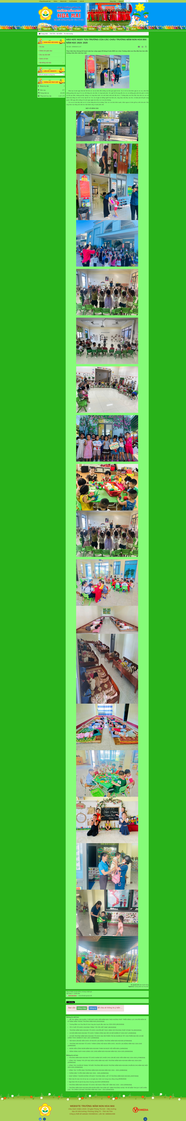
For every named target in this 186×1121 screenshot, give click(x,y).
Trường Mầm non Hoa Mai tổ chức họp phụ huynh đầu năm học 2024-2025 (92, 1024)
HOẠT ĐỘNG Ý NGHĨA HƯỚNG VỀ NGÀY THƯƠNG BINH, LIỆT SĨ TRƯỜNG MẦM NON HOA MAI (99, 1076)
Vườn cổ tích (43, 58)
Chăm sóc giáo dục (45, 50)
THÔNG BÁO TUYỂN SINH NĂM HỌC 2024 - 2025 (84, 1073)
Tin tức (41, 47)
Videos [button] (55, 1)
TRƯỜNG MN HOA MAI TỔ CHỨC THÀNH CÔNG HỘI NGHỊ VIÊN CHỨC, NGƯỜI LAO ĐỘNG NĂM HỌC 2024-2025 (105, 1043)
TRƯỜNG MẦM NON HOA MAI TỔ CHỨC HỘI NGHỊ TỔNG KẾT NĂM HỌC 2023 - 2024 (96, 1085)
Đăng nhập (113, 1)
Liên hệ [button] (82, 1)
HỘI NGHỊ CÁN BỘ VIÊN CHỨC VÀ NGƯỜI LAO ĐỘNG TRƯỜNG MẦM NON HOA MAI (96, 1040)
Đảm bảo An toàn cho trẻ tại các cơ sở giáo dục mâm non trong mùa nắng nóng (93, 1079)
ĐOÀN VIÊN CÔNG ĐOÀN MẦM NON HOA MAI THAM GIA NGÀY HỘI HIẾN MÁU (94, 1048)
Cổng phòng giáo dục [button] (45, 1)
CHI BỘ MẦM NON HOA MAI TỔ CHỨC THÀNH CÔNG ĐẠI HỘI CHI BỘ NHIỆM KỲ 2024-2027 (98, 1033)
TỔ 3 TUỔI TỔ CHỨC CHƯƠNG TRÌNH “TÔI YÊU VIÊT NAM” (88, 1027)
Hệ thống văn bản (45, 62)
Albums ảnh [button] (63, 1)
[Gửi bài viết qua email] (139, 46)
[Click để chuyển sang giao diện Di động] (44, 1119)
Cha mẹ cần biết (44, 54)
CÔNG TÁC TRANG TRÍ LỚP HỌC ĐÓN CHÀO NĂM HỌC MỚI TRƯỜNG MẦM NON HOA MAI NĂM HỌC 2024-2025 (105, 1060)
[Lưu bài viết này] (146, 46)
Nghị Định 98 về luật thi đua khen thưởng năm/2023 (85, 1082)
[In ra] (143, 46)
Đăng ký (121, 1)
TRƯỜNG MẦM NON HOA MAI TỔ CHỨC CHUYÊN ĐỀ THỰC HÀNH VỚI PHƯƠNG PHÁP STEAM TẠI (101, 1030)
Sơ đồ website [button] (73, 1)
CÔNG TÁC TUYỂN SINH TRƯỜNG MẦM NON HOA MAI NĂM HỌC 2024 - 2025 (94, 1070)
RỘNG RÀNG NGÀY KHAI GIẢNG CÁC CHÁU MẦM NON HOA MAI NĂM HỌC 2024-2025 (96, 1051)
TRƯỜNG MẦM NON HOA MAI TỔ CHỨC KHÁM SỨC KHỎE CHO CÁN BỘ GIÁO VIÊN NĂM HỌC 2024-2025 (103, 1057)
